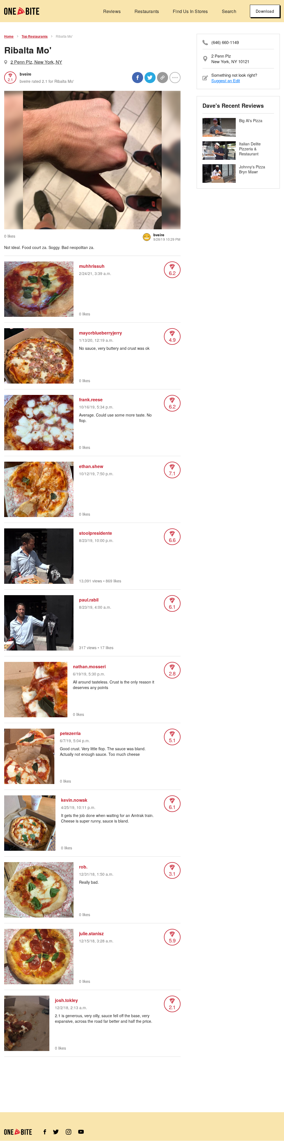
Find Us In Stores (190, 11)
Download (265, 11)
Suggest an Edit (225, 80)
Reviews (112, 11)
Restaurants (147, 11)
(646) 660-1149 (225, 42)
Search (229, 11)
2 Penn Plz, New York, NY (36, 62)
